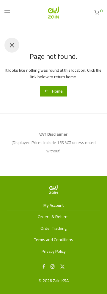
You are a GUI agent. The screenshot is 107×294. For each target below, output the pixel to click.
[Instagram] (53, 266)
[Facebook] (44, 266)
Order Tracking (53, 228)
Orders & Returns (54, 216)
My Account (53, 205)
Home (57, 91)
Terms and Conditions (53, 240)
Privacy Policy (54, 251)
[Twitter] (62, 266)
